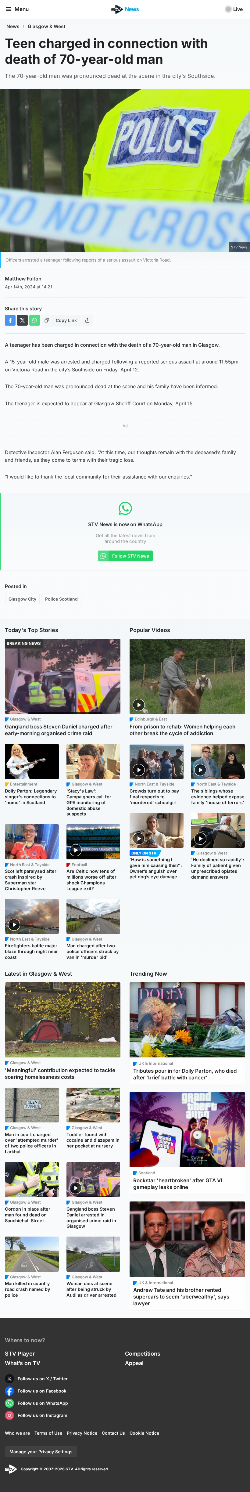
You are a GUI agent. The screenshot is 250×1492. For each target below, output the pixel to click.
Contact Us (113, 1433)
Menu (22, 9)
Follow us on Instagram (42, 1415)
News (13, 26)
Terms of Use (48, 1433)
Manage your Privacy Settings (41, 1451)
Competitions (142, 1353)
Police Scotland (61, 598)
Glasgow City (22, 598)
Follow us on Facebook (42, 1390)
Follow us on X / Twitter (43, 1378)
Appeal (134, 1363)
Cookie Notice (144, 1433)
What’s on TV (22, 1363)
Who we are (17, 1433)
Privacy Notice (82, 1433)
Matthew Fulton (23, 279)
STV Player (20, 1353)
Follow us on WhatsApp (43, 1403)
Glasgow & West (47, 26)
